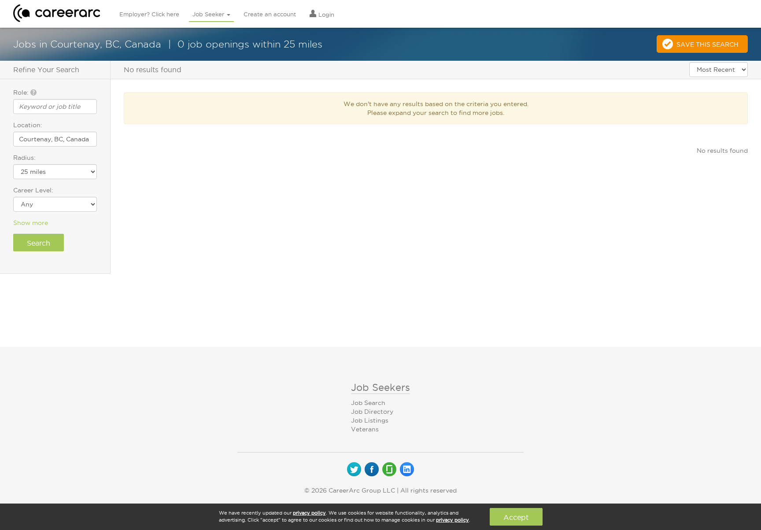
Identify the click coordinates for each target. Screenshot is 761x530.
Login (325, 14)
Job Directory (372, 411)
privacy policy (309, 512)
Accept (515, 517)
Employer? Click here (149, 14)
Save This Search (707, 44)
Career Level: (33, 190)
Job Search (368, 402)
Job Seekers (380, 387)
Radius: (24, 157)
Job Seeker (209, 14)
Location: (27, 125)
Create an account (270, 14)
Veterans (365, 429)
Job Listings (369, 420)
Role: (21, 92)
